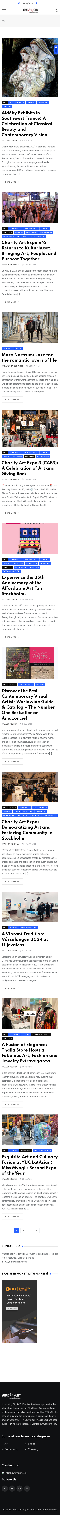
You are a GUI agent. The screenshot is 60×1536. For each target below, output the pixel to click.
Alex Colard (10, 141)
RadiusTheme (50, 1509)
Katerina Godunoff (13, 366)
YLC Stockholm (11, 265)
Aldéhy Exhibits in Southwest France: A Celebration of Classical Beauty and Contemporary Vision (27, 124)
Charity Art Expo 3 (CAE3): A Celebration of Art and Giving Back (30, 468)
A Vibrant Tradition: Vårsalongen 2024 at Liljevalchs (25, 939)
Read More (10, 182)
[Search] (56, 10)
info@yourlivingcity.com (16, 1473)
